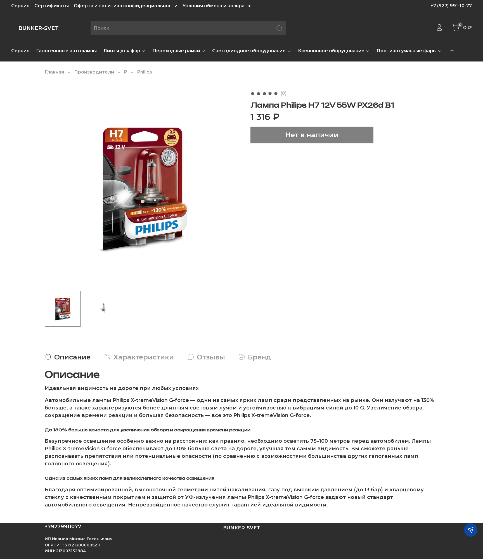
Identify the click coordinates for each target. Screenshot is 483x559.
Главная (54, 72)
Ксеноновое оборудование (331, 50)
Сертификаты (51, 5)
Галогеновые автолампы (66, 50)
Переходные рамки (176, 50)
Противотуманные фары (407, 50)
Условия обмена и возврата (216, 5)
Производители (94, 72)
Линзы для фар (121, 50)
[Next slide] (232, 188)
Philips (144, 72)
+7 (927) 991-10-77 (451, 5)
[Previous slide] (53, 188)
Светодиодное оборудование (249, 50)
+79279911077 (63, 527)
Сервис (20, 5)
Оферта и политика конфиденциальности (125, 5)
